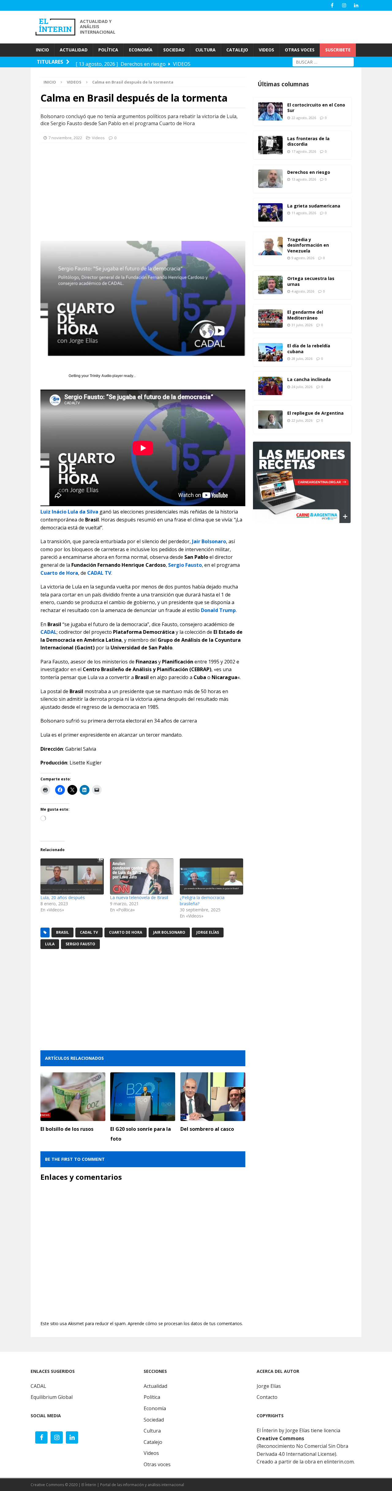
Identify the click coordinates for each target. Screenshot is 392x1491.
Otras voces (157, 1464)
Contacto (267, 1397)
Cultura (152, 1430)
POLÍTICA (108, 50)
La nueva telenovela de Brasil (139, 897)
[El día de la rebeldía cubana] (270, 352)
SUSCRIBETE (338, 50)
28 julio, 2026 (302, 358)
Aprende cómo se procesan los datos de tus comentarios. (185, 1323)
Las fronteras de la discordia (308, 141)
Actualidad (155, 1386)
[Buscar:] (323, 61)
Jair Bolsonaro (209, 541)
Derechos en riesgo (308, 172)
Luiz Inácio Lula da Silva (69, 511)
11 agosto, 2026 (304, 213)
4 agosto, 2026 (303, 291)
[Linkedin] (356, 5)
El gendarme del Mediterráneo (305, 314)
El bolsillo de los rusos (66, 1129)
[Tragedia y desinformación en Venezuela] (270, 246)
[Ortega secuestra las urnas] (270, 285)
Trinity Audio (100, 376)
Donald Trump (218, 610)
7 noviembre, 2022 (65, 137)
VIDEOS (266, 50)
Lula (50, 944)
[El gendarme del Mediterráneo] (270, 318)
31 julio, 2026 (302, 325)
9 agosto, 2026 (303, 258)
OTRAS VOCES (300, 50)
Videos (98, 137)
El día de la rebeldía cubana (308, 348)
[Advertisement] (251, 26)
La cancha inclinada (309, 379)
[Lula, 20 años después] (72, 876)
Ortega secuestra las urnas (310, 281)
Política (152, 1397)
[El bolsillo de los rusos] (72, 1096)
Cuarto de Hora (59, 573)
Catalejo (153, 1442)
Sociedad (154, 1419)
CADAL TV (99, 573)
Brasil (62, 932)
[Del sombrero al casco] (212, 1096)
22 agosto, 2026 (304, 117)
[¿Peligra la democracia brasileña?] (211, 876)
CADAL (48, 632)
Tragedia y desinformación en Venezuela (308, 245)
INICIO (42, 50)
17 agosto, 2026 (304, 151)
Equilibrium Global (52, 1397)
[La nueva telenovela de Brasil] (141, 876)
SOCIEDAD (174, 50)
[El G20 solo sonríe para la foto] (142, 1096)
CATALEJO (237, 50)
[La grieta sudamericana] (270, 212)
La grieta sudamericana (313, 206)
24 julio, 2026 (302, 386)
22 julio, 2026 (302, 420)
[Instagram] (344, 5)
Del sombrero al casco (207, 1129)
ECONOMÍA (141, 50)
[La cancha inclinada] (270, 386)
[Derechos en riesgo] (270, 179)
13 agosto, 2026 (304, 179)
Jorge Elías (207, 932)
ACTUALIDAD (74, 50)
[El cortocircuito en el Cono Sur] (270, 111)
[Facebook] (332, 5)
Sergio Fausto (185, 565)
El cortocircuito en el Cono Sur (316, 107)
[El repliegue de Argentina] (270, 419)
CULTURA (205, 50)
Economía (155, 1408)
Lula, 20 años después (62, 897)
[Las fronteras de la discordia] (270, 145)
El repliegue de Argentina (315, 413)
